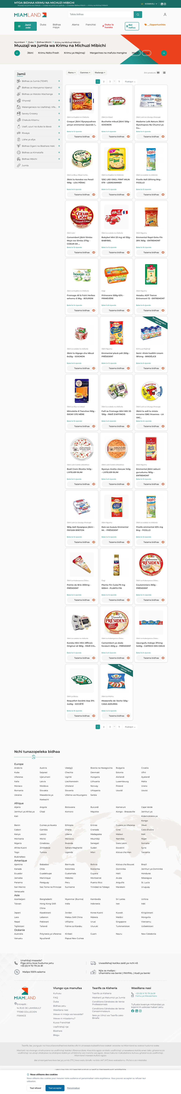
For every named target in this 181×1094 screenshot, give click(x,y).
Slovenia (69, 790)
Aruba (119, 878)
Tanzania (145, 852)
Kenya (17, 834)
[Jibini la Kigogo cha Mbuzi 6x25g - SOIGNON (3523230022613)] (82, 333)
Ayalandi (145, 777)
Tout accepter (55, 1088)
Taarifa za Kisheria (101, 993)
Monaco (18, 786)
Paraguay (44, 882)
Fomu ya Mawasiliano (146, 996)
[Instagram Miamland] (165, 4)
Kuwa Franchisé (61, 1022)
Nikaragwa (146, 878)
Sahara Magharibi (73, 847)
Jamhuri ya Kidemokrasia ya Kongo (149, 816)
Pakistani (44, 921)
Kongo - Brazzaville (125, 811)
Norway (94, 786)
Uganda (69, 852)
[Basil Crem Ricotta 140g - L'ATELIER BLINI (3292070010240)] (82, 449)
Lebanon (44, 917)
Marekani (120, 887)
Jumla (25, 165)
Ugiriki (68, 777)
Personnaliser (73, 1088)
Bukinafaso (19, 857)
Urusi (93, 921)
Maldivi (119, 917)
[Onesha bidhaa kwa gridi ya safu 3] (158, 72)
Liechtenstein (71, 781)
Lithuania (95, 781)
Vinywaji (26, 100)
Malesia (94, 917)
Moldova (44, 786)
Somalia (145, 843)
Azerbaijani (19, 899)
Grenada (94, 829)
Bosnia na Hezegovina (101, 768)
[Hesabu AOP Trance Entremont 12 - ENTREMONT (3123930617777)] (151, 275)
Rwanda (69, 843)
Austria (43, 768)
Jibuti (144, 825)
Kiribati (68, 934)
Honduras (146, 873)
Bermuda (69, 864)
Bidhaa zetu (59, 1006)
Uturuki (94, 926)
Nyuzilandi (45, 938)
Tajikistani (19, 926)
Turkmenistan (123, 926)
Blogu (56, 1035)
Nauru (119, 934)
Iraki (143, 903)
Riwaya (26, 133)
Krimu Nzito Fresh (48, 53)
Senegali (94, 843)
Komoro (69, 811)
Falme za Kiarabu (73, 926)
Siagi (146, 53)
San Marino (19, 887)
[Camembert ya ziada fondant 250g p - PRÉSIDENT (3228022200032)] (116, 623)
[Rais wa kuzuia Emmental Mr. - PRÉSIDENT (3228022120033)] (116, 507)
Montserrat (95, 878)
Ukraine (18, 795)
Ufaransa (18, 777)
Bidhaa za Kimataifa (32, 152)
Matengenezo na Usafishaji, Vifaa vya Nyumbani (39, 107)
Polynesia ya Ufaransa (50, 934)
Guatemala (70, 873)
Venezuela (19, 891)
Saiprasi (43, 772)
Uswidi (119, 790)
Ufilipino (69, 921)
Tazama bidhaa (82, 136)
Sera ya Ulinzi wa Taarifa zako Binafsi (107, 1016)
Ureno (144, 786)
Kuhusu (57, 993)
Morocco (69, 838)
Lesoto (43, 834)
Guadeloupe (46, 873)
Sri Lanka (120, 899)
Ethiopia (69, 825)
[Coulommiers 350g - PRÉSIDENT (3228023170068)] (151, 565)
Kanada (18, 869)
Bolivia (93, 864)
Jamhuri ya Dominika (152, 869)
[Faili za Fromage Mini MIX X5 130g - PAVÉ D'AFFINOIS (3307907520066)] (116, 391)
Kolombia (70, 869)
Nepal (17, 921)
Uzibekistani (147, 926)
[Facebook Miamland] (132, 1011)
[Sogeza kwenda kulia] (164, 53)
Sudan (93, 847)
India (67, 903)
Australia (18, 934)
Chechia (69, 772)
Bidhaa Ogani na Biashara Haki (38, 146)
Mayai (135, 53)
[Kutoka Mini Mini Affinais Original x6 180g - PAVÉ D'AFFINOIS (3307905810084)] (82, 623)
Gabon (17, 829)
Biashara (57, 1031)
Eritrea (93, 825)
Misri (92, 852)
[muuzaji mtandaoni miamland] (30, 14)
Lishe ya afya (28, 139)
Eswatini (120, 847)
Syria (143, 847)
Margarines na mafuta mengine (108, 53)
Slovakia (44, 790)
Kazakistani (45, 912)
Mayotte (94, 811)
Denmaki (95, 772)
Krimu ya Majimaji (74, 53)
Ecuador (18, 873)
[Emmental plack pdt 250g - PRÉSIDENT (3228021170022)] (116, 333)
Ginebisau (44, 843)
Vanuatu (18, 938)
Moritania (19, 838)
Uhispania (95, 790)
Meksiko (69, 878)
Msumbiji (95, 838)
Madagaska (96, 834)
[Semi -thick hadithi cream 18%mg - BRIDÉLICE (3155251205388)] (151, 333)
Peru (67, 882)
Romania (18, 790)
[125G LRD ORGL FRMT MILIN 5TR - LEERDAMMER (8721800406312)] (116, 159)
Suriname (70, 887)
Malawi (119, 834)
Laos (16, 917)
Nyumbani (19, 42)
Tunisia (43, 852)
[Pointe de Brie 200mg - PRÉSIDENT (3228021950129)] (82, 565)
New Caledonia (148, 934)
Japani (17, 912)
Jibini (30, 53)
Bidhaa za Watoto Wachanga (37, 94)
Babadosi (44, 864)
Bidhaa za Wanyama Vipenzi (37, 87)
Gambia (44, 829)
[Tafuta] (138, 14)
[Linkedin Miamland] (162, 4)
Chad (42, 811)
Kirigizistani (147, 912)
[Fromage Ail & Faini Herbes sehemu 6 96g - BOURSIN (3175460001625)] (82, 275)
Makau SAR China (73, 917)
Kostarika (95, 869)
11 (119, 81)
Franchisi (91, 24)
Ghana (68, 829)
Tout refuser (35, 1088)
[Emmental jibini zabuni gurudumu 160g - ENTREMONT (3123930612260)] (151, 449)
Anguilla (120, 882)
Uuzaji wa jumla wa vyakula (53, 5)
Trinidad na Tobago (99, 887)
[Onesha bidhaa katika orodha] (164, 72)
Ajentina (18, 864)
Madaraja (100, 72)
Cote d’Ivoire (147, 829)
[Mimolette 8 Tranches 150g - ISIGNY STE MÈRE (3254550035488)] (82, 391)
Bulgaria (120, 768)
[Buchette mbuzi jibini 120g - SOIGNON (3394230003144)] (116, 101)
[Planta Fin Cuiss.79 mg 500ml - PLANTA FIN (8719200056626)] (116, 565)
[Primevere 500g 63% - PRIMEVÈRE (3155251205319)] (116, 275)
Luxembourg (122, 781)
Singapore (121, 921)
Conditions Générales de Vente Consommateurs (108, 1010)
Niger (144, 838)
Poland (119, 786)
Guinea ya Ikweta (48, 825)
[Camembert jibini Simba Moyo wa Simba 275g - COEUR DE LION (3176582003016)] (82, 217)
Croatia (144, 768)
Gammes (85, 72)
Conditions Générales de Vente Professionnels (108, 1003)
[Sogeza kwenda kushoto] (17, 53)
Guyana (94, 873)
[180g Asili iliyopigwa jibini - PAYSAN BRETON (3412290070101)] (82, 507)
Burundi (94, 807)
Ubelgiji (69, 768)
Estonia (119, 772)
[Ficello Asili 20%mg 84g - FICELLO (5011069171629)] (151, 159)
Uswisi (144, 790)
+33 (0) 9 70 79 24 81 (145, 993)
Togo (16, 852)
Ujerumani (45, 777)
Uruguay (145, 887)
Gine (118, 829)
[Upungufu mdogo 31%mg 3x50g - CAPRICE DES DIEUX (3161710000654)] (151, 623)
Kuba (16, 772)
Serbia (93, 795)
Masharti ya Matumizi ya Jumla (108, 997)
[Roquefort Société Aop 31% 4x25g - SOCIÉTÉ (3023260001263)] (82, 680)
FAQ (55, 997)
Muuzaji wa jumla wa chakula (29, 5)
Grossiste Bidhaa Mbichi (76, 5)
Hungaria (95, 777)
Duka (31, 42)
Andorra (18, 768)
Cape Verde (146, 807)
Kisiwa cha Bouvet (125, 864)
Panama (18, 882)
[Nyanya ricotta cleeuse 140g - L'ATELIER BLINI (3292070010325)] (116, 449)
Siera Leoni (121, 843)
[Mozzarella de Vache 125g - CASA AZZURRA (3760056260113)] (116, 680)
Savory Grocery (30, 113)
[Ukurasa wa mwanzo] (24, 993)
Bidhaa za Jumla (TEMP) (35, 81)
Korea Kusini (96, 912)
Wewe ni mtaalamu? (64, 1018)
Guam (93, 934)
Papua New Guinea (74, 938)
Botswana (70, 807)
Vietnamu (146, 921)
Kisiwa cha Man (123, 852)
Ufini (143, 772)
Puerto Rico (96, 882)
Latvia (43, 781)
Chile (42, 869)
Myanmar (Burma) (74, 899)
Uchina (144, 899)
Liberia (68, 834)
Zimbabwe (45, 847)
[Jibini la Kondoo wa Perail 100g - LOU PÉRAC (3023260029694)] (82, 159)
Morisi (43, 838)
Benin (17, 825)
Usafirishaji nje (60, 1026)
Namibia (120, 838)
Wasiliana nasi (60, 1010)
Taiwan (17, 903)
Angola (43, 807)
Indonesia (95, 903)
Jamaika (18, 878)
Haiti (118, 873)
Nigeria (17, 843)
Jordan (68, 912)
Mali (143, 834)
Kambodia (95, 899)
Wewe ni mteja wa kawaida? (68, 1014)
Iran (118, 903)
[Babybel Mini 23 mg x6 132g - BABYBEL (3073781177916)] (116, 217)
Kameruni (121, 807)
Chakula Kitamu (30, 120)
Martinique (45, 878)
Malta (144, 781)
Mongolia (146, 917)
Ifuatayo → (130, 81)
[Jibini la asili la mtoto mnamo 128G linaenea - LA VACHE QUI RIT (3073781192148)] (151, 391)
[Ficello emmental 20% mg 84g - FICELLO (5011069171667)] (151, 507)
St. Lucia (145, 882)
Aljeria (17, 807)
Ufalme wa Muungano (76, 795)
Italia (16, 781)
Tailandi (43, 926)
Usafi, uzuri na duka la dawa (36, 126)
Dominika (121, 869)
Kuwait (119, 912)
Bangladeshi (46, 899)
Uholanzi (69, 786)
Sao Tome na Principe (50, 887)
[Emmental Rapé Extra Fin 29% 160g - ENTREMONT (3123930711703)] (151, 217)
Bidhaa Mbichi (44, 42)
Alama (71, 72)
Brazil (144, 864)
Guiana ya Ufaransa (125, 825)
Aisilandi (120, 777)
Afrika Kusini (20, 847)
